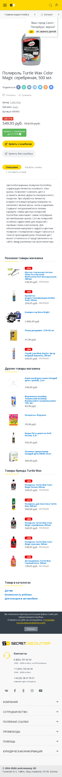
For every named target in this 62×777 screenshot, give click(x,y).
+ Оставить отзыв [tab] (16, 171)
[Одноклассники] (24, 691)
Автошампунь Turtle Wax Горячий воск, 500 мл (38, 562)
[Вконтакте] (6, 691)
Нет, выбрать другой (46, 32)
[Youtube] (41, 691)
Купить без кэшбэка (20, 153)
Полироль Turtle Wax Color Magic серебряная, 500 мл (38, 524)
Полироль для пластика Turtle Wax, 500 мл (41, 505)
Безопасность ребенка (18, 594)
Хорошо (31, 629)
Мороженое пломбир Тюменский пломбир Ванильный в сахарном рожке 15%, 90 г (40, 399)
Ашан (15, 106)
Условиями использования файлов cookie (36, 621)
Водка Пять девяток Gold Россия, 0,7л (38, 434)
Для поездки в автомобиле (21, 598)
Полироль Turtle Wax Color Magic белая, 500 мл (38, 486)
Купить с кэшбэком (20, 143)
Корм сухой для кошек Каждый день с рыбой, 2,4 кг (41, 379)
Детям (9, 590)
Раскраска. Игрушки (35, 415)
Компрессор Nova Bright (37, 312)
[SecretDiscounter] (12, 5)
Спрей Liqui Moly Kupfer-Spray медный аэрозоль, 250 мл (40, 354)
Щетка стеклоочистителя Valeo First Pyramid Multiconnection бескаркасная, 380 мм (41, 275)
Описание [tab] (12, 167)
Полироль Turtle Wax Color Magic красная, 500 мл (38, 543)
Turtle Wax (15, 102)
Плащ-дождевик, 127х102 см (39, 330)
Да (31, 32)
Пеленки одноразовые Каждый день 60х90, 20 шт (38, 452)
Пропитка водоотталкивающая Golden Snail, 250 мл (40, 298)
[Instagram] (32, 691)
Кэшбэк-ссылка (33, 167)
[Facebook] (15, 691)
